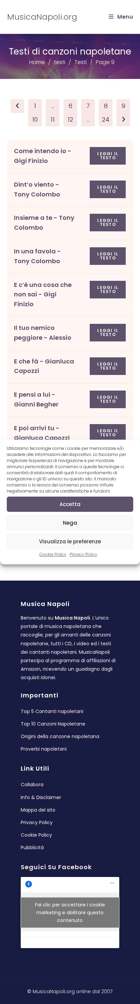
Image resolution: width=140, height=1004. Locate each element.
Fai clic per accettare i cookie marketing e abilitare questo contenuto (70, 912)
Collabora (32, 784)
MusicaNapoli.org (42, 16)
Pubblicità (32, 847)
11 (53, 119)
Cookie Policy (52, 554)
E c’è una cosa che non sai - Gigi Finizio (43, 294)
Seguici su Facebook (56, 867)
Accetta (70, 504)
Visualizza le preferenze (70, 541)
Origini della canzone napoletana (60, 736)
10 (35, 119)
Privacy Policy (83, 554)
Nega (70, 522)
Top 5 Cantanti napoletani (52, 711)
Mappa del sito (38, 810)
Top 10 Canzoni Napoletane (53, 723)
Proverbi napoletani (44, 749)
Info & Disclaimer (41, 797)
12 (70, 119)
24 (105, 119)
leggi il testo (107, 156)
